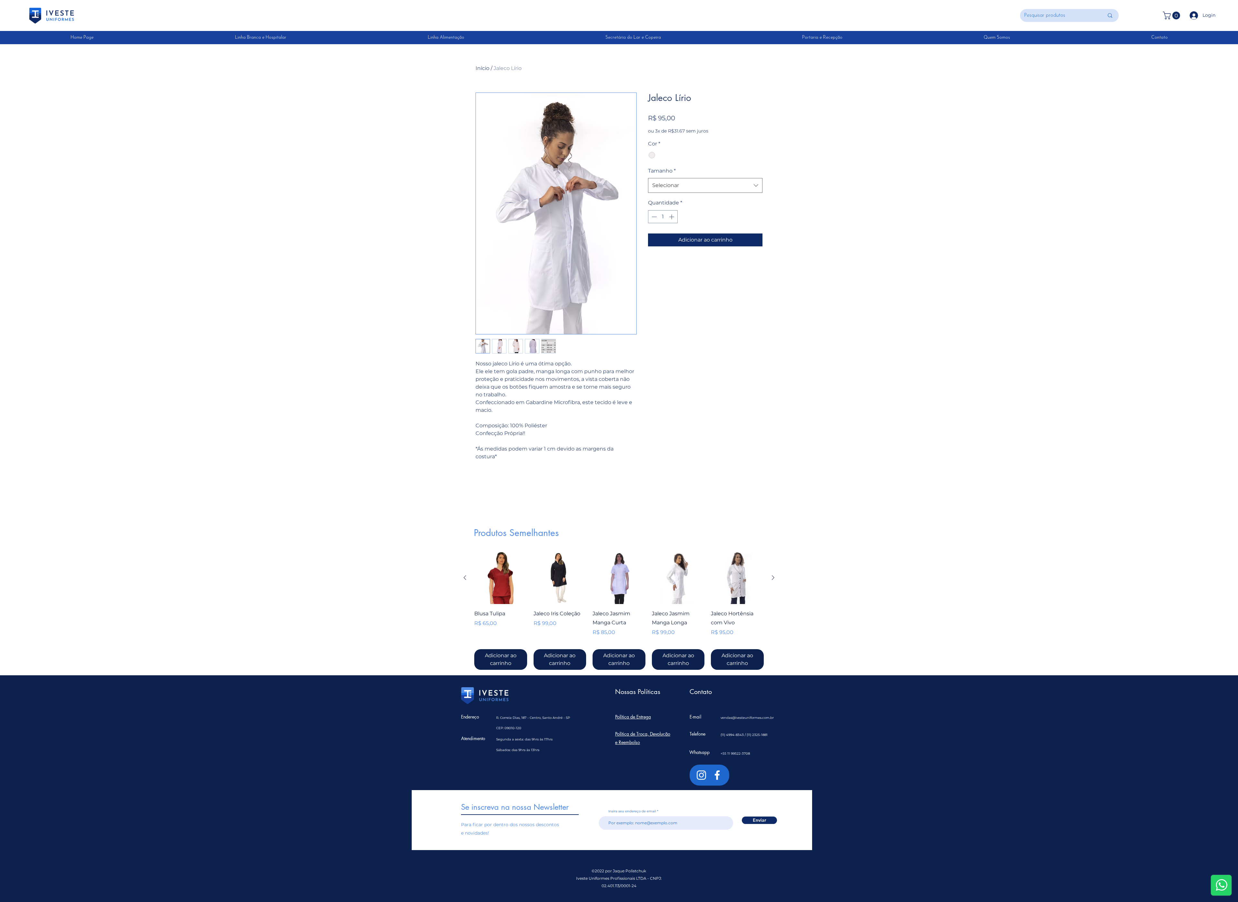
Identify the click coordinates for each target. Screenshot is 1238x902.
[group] (619, 610)
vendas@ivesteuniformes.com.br (747, 718)
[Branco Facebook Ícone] (717, 775)
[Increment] (672, 217)
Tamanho (662, 171)
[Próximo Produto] (773, 577)
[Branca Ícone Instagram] (701, 775)
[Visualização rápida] (500, 577)
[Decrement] (653, 217)
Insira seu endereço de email (632, 811)
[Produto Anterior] (465, 577)
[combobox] (705, 185)
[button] (1172, 15)
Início (482, 68)
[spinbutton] (663, 217)
